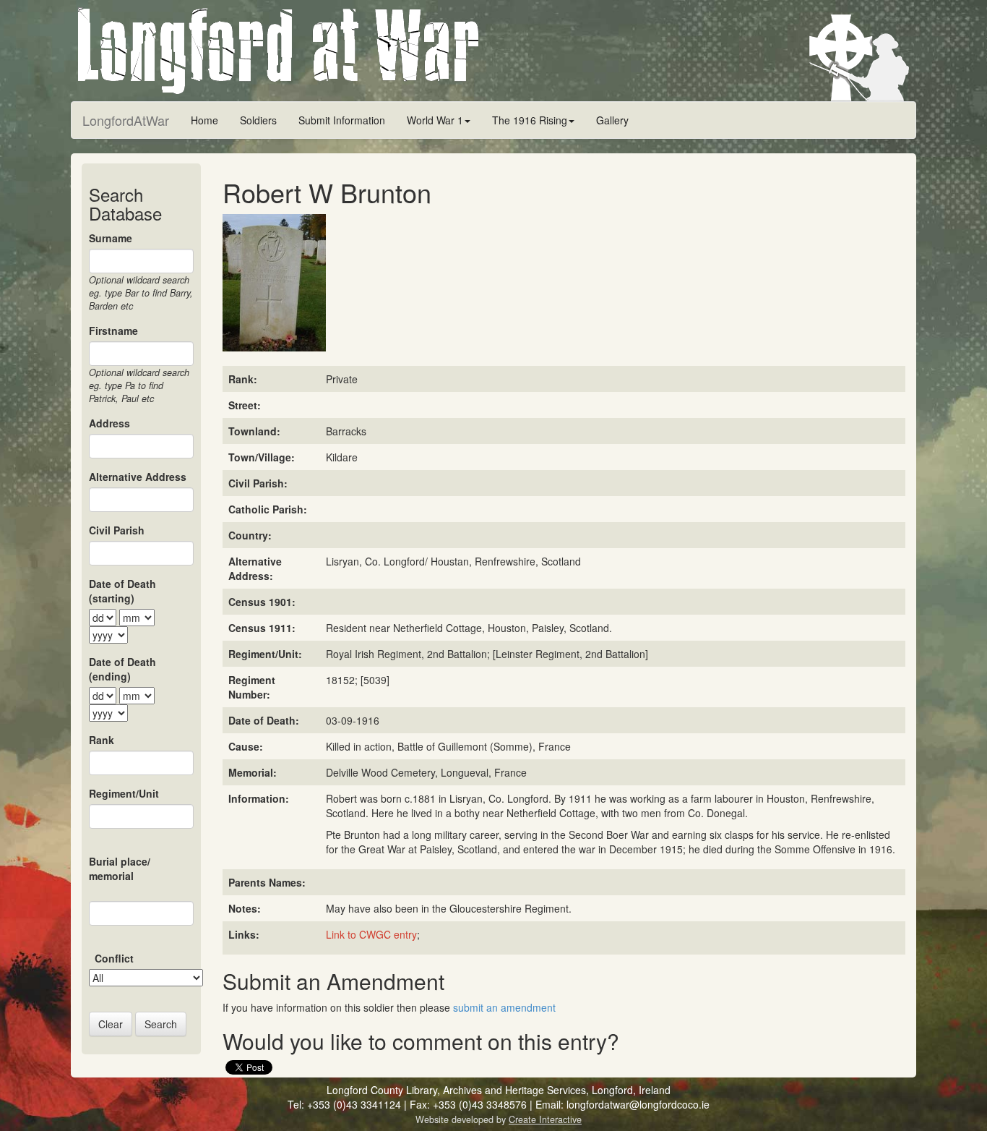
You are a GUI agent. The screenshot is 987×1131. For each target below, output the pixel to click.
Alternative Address (137, 476)
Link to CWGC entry (371, 934)
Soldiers (258, 120)
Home (204, 120)
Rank (101, 740)
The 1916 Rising (529, 120)
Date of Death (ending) (122, 668)
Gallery (612, 120)
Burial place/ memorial (119, 868)
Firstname (113, 330)
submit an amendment (504, 1007)
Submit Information (341, 120)
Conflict (114, 958)
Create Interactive (545, 1119)
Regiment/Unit (124, 793)
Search (161, 1024)
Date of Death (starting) (122, 590)
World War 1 (435, 120)
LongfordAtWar (125, 120)
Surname (110, 238)
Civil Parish (117, 530)
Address (109, 423)
